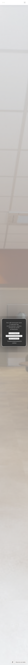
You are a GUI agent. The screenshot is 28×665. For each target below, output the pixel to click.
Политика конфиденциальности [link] (14, 341)
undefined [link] (14, 343)
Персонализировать (14, 338)
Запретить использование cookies (14, 336)
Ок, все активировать (14, 333)
